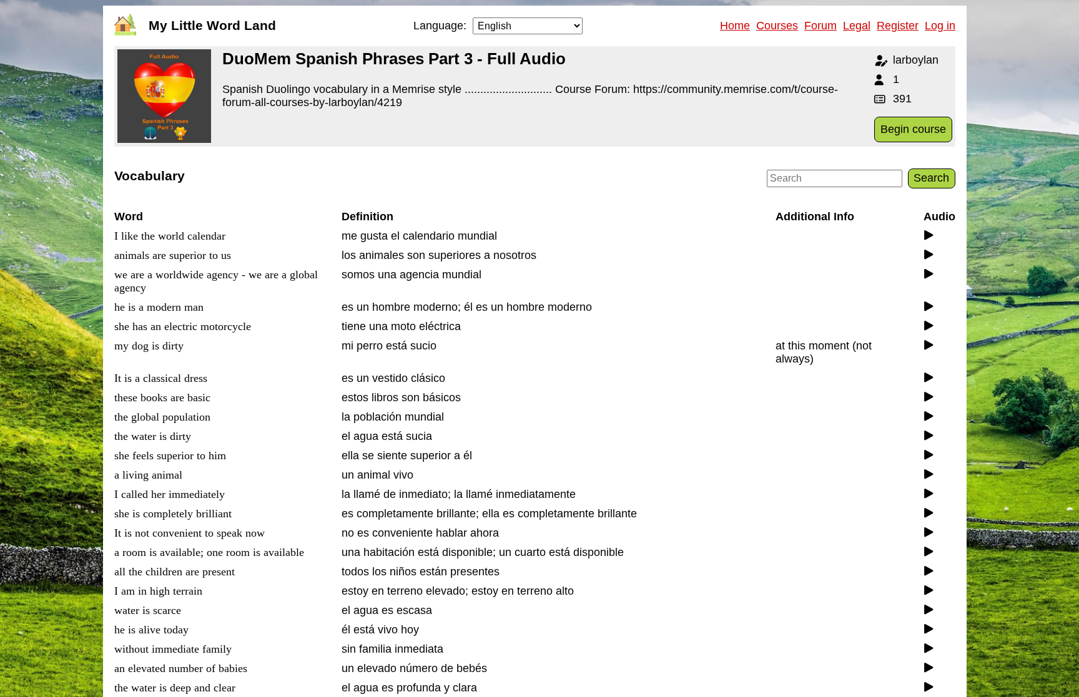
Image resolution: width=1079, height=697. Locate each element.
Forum (820, 25)
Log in (940, 25)
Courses (777, 25)
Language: (439, 25)
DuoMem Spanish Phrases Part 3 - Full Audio (394, 58)
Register (898, 25)
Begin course (913, 129)
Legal (856, 25)
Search (931, 178)
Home (735, 25)
